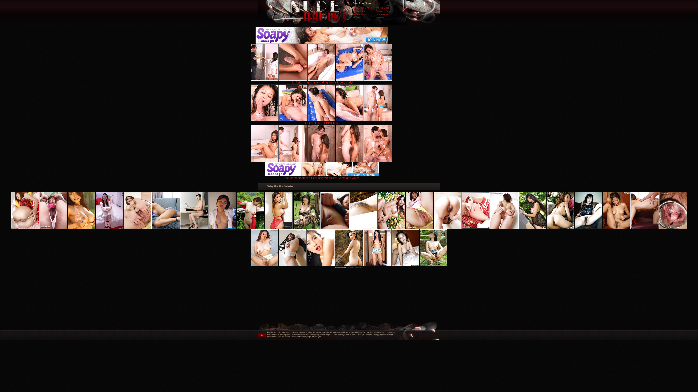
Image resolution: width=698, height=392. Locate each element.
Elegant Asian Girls (361, 8)
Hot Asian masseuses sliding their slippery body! (322, 82)
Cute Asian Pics (383, 14)
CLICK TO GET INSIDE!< (321, 123)
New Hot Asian (359, 14)
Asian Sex (357, 18)
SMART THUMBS (355, 268)
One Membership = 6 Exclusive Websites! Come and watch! (321, 177)
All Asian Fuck (359, 11)
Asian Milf (380, 18)
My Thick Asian (382, 8)
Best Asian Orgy (383, 11)
